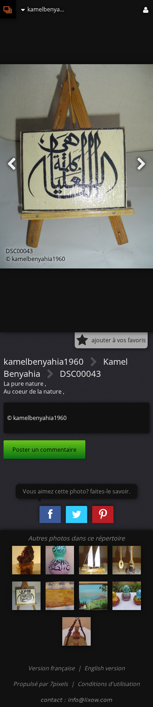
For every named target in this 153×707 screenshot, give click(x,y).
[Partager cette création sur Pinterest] (103, 514)
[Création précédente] (11, 164)
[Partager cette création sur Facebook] (50, 514)
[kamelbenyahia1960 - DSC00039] (26, 560)
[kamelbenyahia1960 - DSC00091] (76, 631)
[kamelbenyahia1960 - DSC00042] (126, 560)
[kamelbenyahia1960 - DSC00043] (26, 596)
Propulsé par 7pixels (40, 684)
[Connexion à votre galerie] (146, 9)
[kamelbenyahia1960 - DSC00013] (60, 560)
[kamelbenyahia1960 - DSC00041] (93, 560)
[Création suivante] (141, 164)
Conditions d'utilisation (109, 684)
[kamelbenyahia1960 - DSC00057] (60, 596)
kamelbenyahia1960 (45, 361)
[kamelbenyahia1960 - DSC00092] (93, 596)
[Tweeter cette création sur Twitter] (76, 514)
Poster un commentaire (44, 450)
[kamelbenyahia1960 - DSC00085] (126, 596)
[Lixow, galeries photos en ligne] (8, 9)
